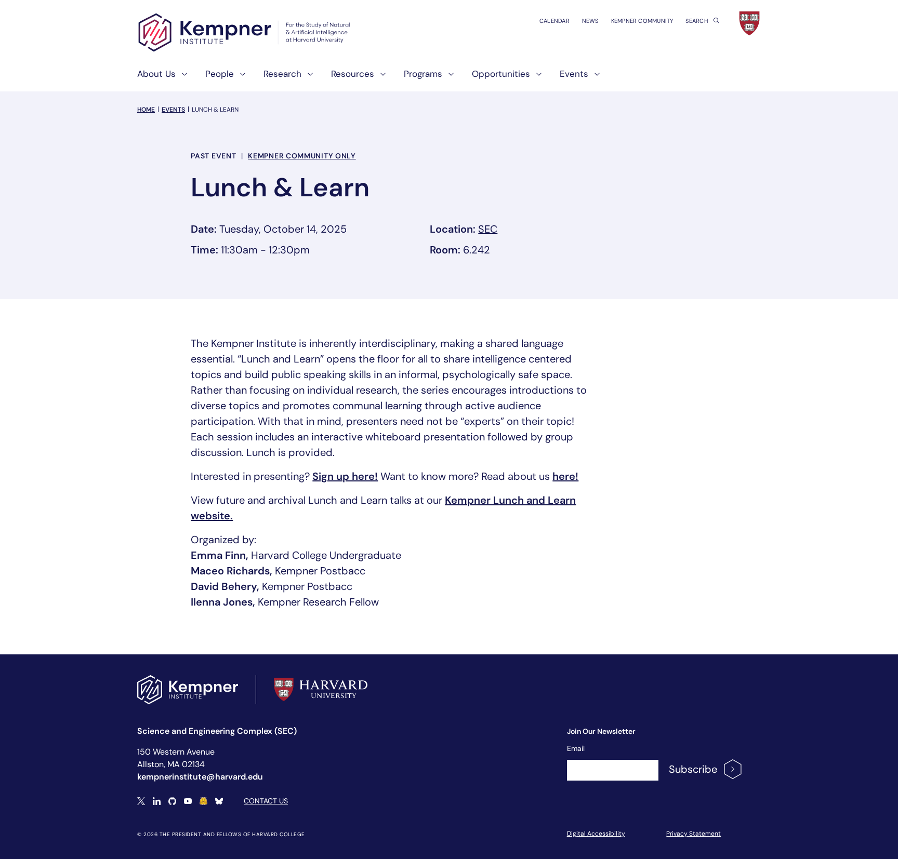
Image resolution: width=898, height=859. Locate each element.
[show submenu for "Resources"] (380, 78)
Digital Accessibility (596, 833)
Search (697, 20)
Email (576, 748)
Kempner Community (642, 20)
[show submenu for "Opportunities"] (536, 78)
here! (565, 476)
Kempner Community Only (301, 155)
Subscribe (693, 769)
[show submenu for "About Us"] (181, 78)
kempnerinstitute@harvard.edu (200, 776)
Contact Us (266, 801)
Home (146, 109)
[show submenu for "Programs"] (448, 78)
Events (173, 109)
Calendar (554, 20)
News (590, 20)
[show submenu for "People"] (239, 78)
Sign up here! (345, 476)
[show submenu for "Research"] (307, 78)
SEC (487, 229)
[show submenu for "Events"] (594, 78)
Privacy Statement (693, 833)
